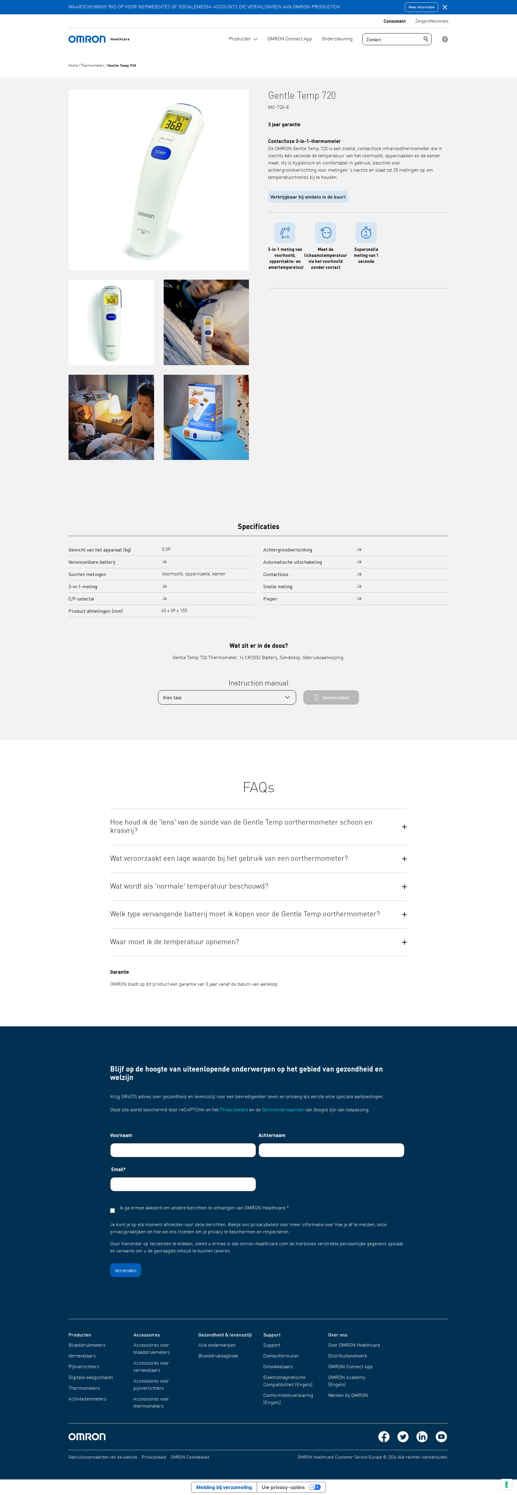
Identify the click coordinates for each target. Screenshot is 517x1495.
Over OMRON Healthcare (354, 1345)
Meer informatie (421, 7)
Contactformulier (281, 1356)
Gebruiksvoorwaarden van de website (103, 1457)
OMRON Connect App (350, 1367)
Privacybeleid (234, 1110)
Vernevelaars (82, 1356)
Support (271, 1345)
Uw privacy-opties (283, 1487)
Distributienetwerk (347, 1356)
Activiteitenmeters (88, 1399)
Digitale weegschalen (91, 1377)
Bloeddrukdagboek (218, 1356)
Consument (395, 21)
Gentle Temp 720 (121, 65)
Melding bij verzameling (224, 1487)
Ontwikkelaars (278, 1367)
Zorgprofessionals (431, 21)
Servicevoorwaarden (283, 1110)
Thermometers (93, 66)
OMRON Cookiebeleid (190, 1457)
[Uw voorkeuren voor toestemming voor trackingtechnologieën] (506, 1484)
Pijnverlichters (84, 1367)
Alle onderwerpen (217, 1345)
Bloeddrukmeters (87, 1345)
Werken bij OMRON (348, 1395)
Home (74, 66)
